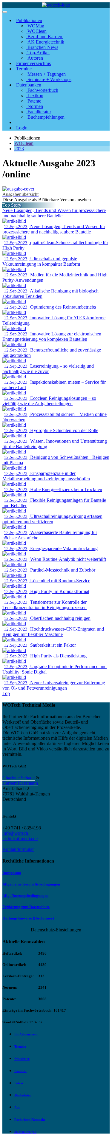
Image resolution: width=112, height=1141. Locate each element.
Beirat (18, 1083)
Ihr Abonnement (26, 1034)
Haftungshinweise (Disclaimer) (28, 918)
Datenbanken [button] (28, 84)
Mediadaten (22, 1095)
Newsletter (22, 1059)
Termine (20, 1046)
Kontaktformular (18, 849)
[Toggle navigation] (4, 12)
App (17, 1107)
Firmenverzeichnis (33, 63)
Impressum (11, 873)
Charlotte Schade (18, 777)
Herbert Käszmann (20, 783)
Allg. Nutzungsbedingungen (25, 895)
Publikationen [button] (29, 20)
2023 (19, 148)
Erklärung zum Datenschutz (26, 907)
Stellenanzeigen (25, 1132)
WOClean (23, 143)
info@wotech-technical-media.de (20, 836)
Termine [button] (24, 68)
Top (6, 693)
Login (21, 127)
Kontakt (20, 1071)
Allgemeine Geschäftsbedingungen (31, 884)
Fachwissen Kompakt (29, 1119)
